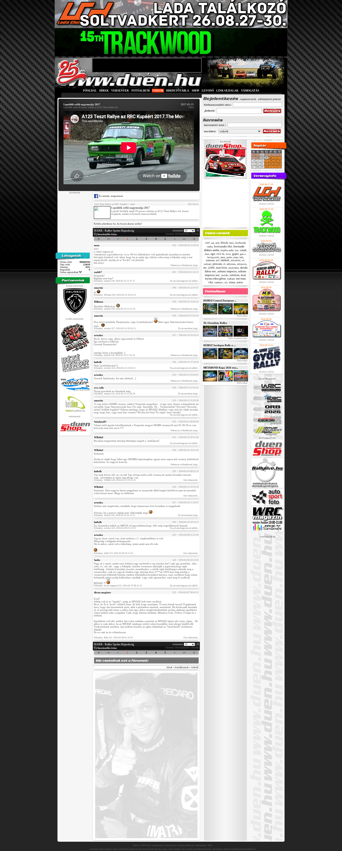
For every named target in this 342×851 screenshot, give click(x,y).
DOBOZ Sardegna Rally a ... (219, 345)
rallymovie (242, 264)
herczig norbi (213, 257)
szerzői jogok (171, 845)
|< (99, 238)
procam (217, 264)
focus (228, 254)
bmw (231, 243)
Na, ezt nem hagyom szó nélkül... (184, 281)
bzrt (236, 250)
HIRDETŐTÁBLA (177, 90)
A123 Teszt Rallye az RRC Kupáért (110, 204)
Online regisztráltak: (69, 272)
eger (213, 254)
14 (270, 154)
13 (266, 154)
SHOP (195, 90)
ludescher (210, 260)
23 (279, 157)
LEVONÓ (208, 90)
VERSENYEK (120, 90)
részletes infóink (266, 203)
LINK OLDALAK (227, 90)
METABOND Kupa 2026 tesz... (220, 367)
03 (266, 163)
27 (266, 160)
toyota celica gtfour (215, 278)
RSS (210, 845)
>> (184, 238)
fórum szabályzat (186, 845)
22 (275, 157)
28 (270, 160)
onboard (207, 264)
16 (279, 154)
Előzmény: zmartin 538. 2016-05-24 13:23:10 (114, 309)
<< (108, 238)
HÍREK (104, 90)
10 (253, 154)
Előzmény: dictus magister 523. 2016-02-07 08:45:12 (118, 585)
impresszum (157, 845)
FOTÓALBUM (140, 90)
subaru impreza (227, 271)
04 (270, 163)
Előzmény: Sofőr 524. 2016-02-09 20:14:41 (113, 553)
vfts (210, 282)
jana (223, 257)
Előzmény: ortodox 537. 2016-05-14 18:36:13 (115, 328)
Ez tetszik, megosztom (110, 196)
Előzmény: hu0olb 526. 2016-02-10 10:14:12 (114, 515)
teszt (243, 275)
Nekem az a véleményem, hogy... (185, 265)
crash (243, 250)
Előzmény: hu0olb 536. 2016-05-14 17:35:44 (114, 355)
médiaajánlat (201, 845)
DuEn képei (242, 316)
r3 (224, 264)
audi (217, 243)
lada (241, 257)
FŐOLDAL (90, 90)
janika (229, 257)
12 (275, 166)
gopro (235, 254)
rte (205, 267)
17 (253, 157)
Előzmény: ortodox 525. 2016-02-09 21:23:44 (115, 528)
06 (279, 163)
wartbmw (218, 282)
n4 (243, 260)
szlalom (234, 275)
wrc (226, 282)
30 (279, 160)
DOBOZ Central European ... (219, 300)
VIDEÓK (158, 90)
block (224, 242)
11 (257, 154)
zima (232, 282)
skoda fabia (233, 268)
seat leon (221, 267)
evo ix (221, 254)
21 (270, 157)
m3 (217, 260)
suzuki (224, 275)
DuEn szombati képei (238, 338)
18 (257, 157)
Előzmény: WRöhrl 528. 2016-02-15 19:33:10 (115, 480)
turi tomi (240, 278)
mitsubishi (236, 260)
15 (275, 154)
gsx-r (243, 254)
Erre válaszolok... (191, 480)
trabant (231, 278)
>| (194, 238)
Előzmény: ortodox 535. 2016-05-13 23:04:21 (115, 368)
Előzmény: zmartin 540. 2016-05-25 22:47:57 (114, 281)
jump (235, 257)
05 (275, 163)
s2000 (211, 267)
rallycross (231, 264)
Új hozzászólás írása (105, 234)
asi (212, 242)
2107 (207, 243)
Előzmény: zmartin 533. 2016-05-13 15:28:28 (114, 394)
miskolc (225, 260)
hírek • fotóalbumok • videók (182, 667)
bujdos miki (227, 250)
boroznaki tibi (223, 246)
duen (207, 254)
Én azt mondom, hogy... (188, 328)
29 (275, 160)
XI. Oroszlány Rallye (215, 322)
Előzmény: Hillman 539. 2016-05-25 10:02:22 (115, 295)
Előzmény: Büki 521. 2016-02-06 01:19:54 (113, 637)
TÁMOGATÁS (250, 90)
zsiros (239, 282)
